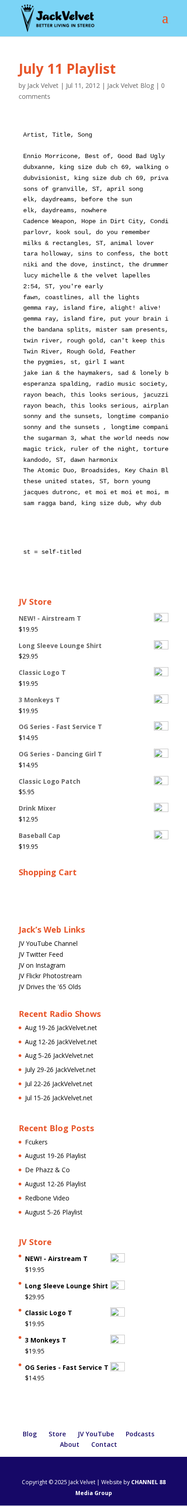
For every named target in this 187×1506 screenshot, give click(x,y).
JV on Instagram (42, 965)
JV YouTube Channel (48, 943)
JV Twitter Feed (41, 954)
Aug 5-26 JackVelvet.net (59, 1055)
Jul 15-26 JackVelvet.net (59, 1097)
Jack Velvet (43, 85)
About (69, 1444)
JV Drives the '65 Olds (50, 986)
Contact (104, 1444)
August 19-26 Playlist (55, 1155)
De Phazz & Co (47, 1169)
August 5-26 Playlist (54, 1212)
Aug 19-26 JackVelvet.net (61, 1027)
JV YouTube (96, 1433)
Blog (30, 1433)
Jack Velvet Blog (130, 85)
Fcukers (36, 1142)
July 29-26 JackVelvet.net (60, 1069)
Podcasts (140, 1433)
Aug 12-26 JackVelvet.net (61, 1041)
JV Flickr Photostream (50, 975)
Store (57, 1433)
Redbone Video (47, 1198)
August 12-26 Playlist (55, 1183)
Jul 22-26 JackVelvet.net (59, 1083)
